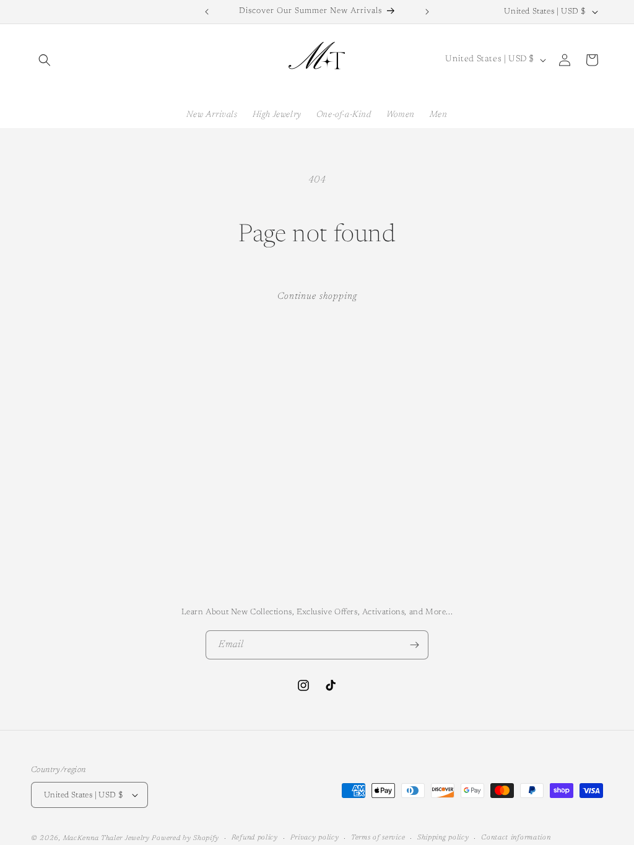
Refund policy (255, 837)
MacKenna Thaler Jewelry (106, 838)
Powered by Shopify (185, 838)
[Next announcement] (427, 12)
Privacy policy (314, 837)
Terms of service (378, 837)
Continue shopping (317, 296)
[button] (44, 60)
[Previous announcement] (206, 12)
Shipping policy (443, 837)
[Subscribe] (414, 644)
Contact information (515, 837)
